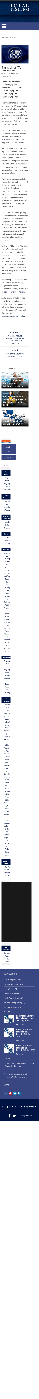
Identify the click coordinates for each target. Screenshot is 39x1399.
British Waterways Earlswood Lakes (7, 806)
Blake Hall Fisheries (7, 832)
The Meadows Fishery (7, 713)
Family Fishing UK (7, 596)
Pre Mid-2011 (17, 74)
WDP (30, 1116)
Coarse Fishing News (11, 984)
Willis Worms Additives (7, 540)
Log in (8, 457)
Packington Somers (7, 817)
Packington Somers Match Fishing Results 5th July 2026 (25, 1047)
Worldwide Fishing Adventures (7, 559)
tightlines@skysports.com (12, 139)
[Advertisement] (17, 912)
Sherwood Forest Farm (7, 760)
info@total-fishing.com (12, 1066)
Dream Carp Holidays (7, 617)
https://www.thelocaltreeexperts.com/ (7, 873)
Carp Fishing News (10, 979)
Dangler (7, 489)
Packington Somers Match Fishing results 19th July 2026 (25, 1018)
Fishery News (9, 989)
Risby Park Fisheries (7, 852)
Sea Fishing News (10, 1007)
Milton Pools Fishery (7, 788)
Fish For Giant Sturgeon (7, 625)
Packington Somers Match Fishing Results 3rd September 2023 (13, 421)
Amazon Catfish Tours (7, 576)
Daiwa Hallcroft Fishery (7, 722)
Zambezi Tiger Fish (7, 642)
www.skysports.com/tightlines (14, 316)
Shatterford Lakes (7, 768)
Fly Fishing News (10, 993)
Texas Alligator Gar (7, 634)
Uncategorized (6, 76)
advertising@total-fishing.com (15, 1077)
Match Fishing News (11, 998)
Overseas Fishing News (12, 1002)
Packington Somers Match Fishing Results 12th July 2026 (25, 1033)
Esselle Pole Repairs (7, 525)
